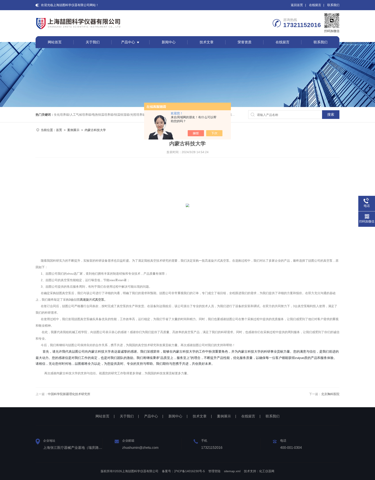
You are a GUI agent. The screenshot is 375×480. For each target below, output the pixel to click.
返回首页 (297, 5)
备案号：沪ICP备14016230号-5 (183, 471)
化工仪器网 (266, 471)
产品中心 (128, 42)
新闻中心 (169, 42)
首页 (59, 130)
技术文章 (207, 42)
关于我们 (93, 42)
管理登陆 (214, 471)
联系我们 (333, 5)
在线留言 (315, 5)
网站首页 (55, 42)
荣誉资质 (245, 42)
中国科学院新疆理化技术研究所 (69, 394)
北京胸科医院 (330, 394)
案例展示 (73, 130)
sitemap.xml (232, 471)
